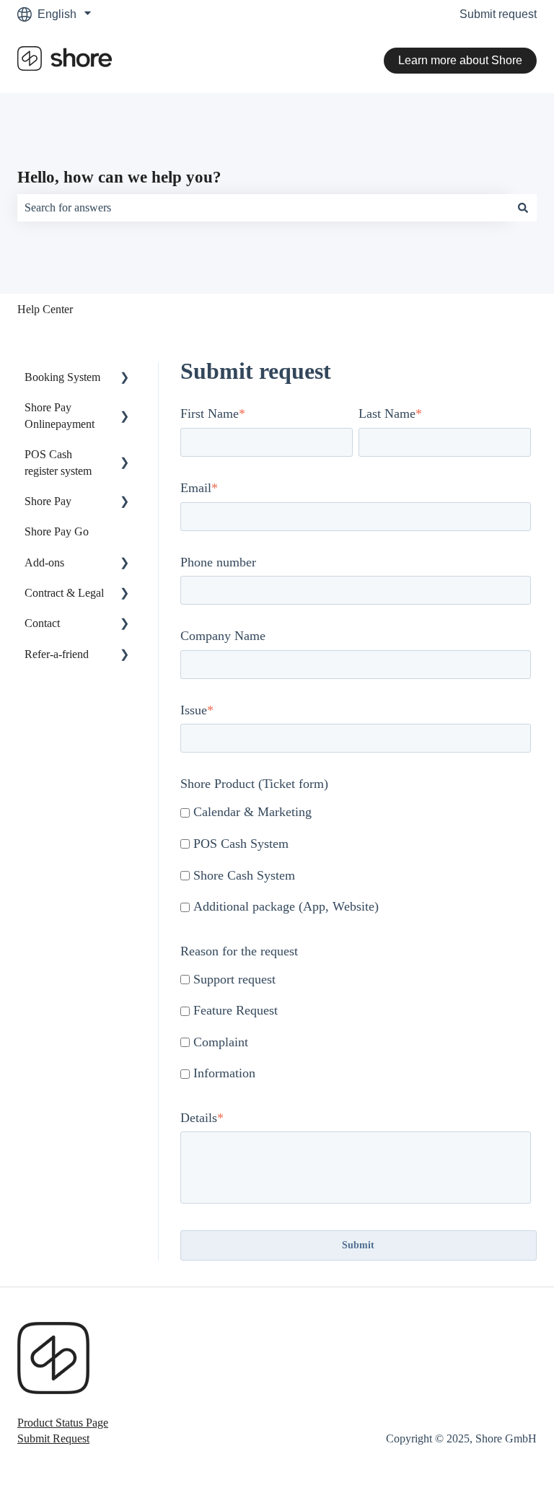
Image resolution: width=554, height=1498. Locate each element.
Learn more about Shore (460, 60)
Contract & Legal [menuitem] (64, 593)
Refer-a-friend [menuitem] (57, 654)
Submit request (498, 14)
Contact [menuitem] (42, 623)
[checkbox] (355, 860)
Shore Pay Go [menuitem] (57, 531)
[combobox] (263, 208)
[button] (124, 378)
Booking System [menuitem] (62, 377)
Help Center (45, 309)
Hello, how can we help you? (119, 177)
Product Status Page (62, 1422)
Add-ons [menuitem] (44, 562)
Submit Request (53, 1438)
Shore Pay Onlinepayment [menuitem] (59, 415)
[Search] (523, 208)
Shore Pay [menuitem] (48, 501)
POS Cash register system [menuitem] (58, 462)
